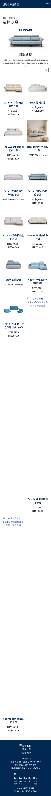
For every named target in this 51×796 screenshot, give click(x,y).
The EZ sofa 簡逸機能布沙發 (13, 148)
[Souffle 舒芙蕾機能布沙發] (13, 615)
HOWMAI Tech (31, 791)
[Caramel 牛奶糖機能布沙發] (13, 86)
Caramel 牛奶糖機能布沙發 (13, 104)
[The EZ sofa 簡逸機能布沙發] (13, 131)
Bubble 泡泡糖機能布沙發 (37, 500)
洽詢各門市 (35, 768)
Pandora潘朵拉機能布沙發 (13, 237)
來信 (25, 768)
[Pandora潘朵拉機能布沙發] (13, 219)
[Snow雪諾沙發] (38, 86)
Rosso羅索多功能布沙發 (37, 148)
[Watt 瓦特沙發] (13, 264)
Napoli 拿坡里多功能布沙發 (37, 281)
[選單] (47, 4)
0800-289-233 (29, 765)
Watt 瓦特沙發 (13, 279)
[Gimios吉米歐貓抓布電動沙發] (13, 175)
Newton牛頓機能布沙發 (37, 237)
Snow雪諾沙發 (38, 102)
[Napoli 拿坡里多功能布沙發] (38, 264)
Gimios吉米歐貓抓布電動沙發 (13, 192)
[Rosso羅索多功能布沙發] (38, 131)
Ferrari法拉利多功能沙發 (37, 192)
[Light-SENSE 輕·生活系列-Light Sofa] (13, 308)
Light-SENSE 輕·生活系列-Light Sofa (13, 325)
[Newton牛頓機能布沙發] (38, 219)
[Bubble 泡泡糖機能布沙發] (38, 395)
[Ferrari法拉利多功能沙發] (38, 175)
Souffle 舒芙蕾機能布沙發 (13, 720)
